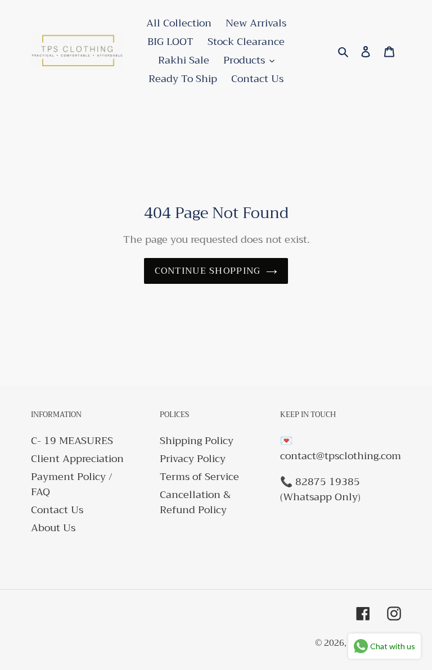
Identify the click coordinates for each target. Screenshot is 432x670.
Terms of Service (199, 477)
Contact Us (57, 510)
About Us (53, 528)
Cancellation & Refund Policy (195, 502)
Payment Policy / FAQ (71, 484)
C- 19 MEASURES (72, 441)
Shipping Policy (196, 441)
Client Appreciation (77, 459)
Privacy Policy (193, 459)
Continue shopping (208, 271)
